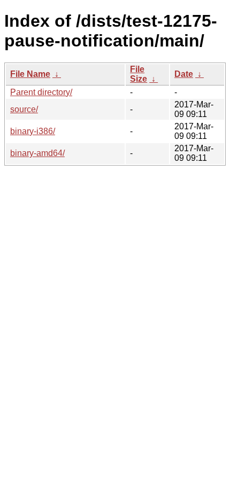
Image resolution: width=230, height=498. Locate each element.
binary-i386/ (32, 131)
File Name (30, 74)
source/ (24, 109)
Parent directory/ (41, 92)
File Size (138, 74)
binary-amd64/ (37, 153)
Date (183, 74)
